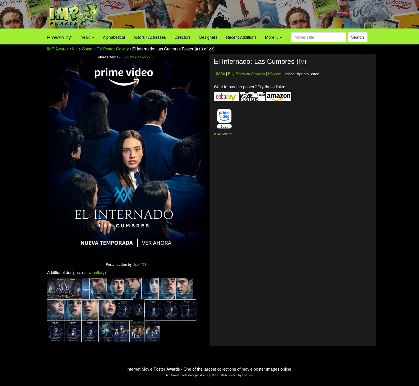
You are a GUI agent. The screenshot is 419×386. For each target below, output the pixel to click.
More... (272, 37)
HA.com (274, 73)
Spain (87, 49)
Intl (75, 49)
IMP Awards (58, 49)
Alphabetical (114, 37)
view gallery (94, 272)
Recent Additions (241, 37)
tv (301, 61)
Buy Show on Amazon (246, 73)
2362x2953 (145, 56)
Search (357, 37)
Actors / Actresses (149, 37)
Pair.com (247, 375)
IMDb (220, 73)
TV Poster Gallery (113, 49)
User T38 (140, 264)
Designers (208, 37)
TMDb (215, 375)
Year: (86, 37)
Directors (182, 37)
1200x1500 (125, 56)
